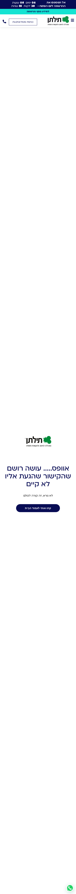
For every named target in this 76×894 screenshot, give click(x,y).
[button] (23, 22)
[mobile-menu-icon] (72, 20)
